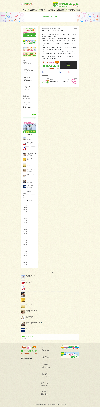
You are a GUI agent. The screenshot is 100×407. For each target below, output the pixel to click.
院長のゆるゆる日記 (27, 102)
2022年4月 (25, 227)
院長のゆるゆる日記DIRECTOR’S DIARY (26, 99)
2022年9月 (25, 220)
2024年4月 (25, 209)
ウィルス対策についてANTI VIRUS (27, 87)
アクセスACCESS (24, 111)
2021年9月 (25, 240)
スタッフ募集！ (26, 104)
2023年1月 (25, 216)
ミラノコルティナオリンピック (31, 275)
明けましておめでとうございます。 (32, 298)
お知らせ (24, 193)
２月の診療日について (65, 81)
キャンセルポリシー (27, 89)
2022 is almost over (30, 174)
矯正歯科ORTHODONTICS (27, 77)
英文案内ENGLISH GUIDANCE (26, 96)
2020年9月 (25, 260)
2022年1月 (25, 233)
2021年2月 (25, 249)
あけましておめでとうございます (31, 310)
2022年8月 (25, 222)
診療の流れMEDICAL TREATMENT (27, 63)
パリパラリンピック (30, 142)
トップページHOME (25, 60)
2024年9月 (25, 205)
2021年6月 (25, 242)
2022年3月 (25, 229)
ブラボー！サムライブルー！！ (31, 328)
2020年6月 (25, 264)
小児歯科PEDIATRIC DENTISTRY (28, 80)
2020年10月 (25, 257)
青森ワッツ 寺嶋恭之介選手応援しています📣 (34, 322)
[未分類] (45, 81)
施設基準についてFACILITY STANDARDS (27, 107)
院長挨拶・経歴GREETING (25, 92)
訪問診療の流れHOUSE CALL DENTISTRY (28, 70)
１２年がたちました (30, 163)
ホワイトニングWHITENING (26, 84)
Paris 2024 (28, 147)
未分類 (75, 28)
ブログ (24, 195)
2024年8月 (25, 207)
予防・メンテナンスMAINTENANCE (27, 73)
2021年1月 (25, 251)
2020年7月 (25, 262)
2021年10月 (25, 238)
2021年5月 (25, 244)
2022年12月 (25, 218)
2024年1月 (25, 211)
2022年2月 (25, 231)
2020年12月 (25, 253)
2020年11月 (25, 255)
